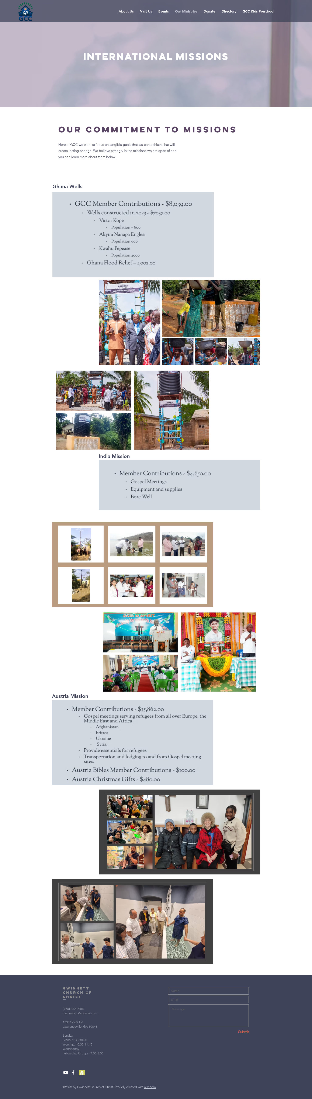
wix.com (150, 1087)
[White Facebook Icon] (73, 1072)
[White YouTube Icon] (65, 1072)
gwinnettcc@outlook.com (80, 1013)
